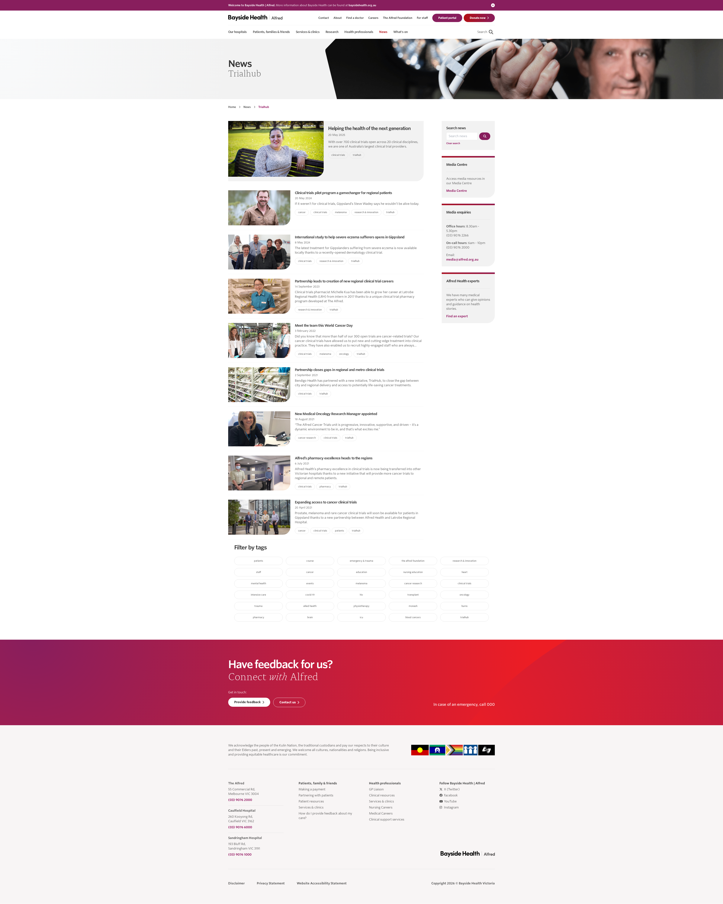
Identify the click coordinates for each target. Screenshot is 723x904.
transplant (413, 594)
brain (310, 617)
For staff (422, 17)
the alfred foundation (413, 560)
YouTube (450, 801)
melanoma (361, 583)
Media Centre (456, 191)
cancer (310, 572)
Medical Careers (381, 813)
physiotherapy (361, 606)
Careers (373, 17)
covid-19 (310, 594)
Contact (323, 17)
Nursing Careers (380, 807)
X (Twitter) (452, 789)
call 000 (487, 704)
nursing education (413, 572)
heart (465, 572)
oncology (464, 594)
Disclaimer (236, 883)
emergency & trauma (361, 560)
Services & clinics (311, 807)
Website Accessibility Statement (322, 883)
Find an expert (457, 316)
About (337, 17)
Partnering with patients (316, 795)
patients (258, 560)
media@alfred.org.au (462, 259)
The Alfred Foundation (397, 17)
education (361, 572)
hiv (361, 594)
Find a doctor (355, 17)
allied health (310, 606)
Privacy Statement (271, 883)
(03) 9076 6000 (240, 827)
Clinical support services (386, 819)
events (310, 583)
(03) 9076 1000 (240, 854)
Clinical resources (382, 795)
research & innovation (464, 560)
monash (413, 606)
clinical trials (464, 583)
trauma (258, 606)
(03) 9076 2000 (240, 800)
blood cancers (413, 617)
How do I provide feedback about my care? (325, 816)
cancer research (413, 583)
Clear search (453, 143)
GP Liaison (376, 789)
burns (464, 606)
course (310, 560)
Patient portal (447, 17)
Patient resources (311, 801)
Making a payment (312, 789)
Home (232, 107)
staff (258, 572)
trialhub (464, 617)
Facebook (451, 795)
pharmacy (258, 617)
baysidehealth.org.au (362, 5)
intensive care (258, 594)
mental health (258, 583)
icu (361, 617)
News (247, 107)
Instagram (451, 807)
